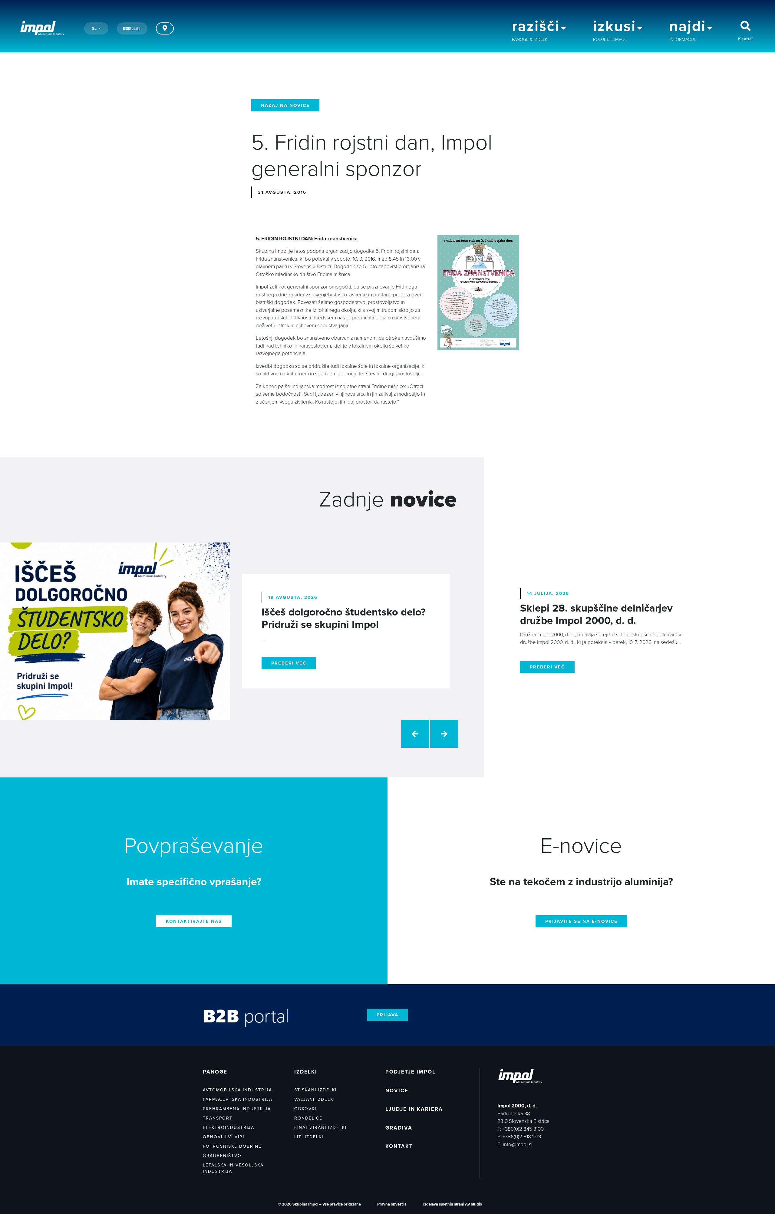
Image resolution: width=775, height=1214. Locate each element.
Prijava (387, 1015)
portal (132, 28)
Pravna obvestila (392, 1204)
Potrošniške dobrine (232, 1146)
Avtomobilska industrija (237, 1090)
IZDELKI (305, 1072)
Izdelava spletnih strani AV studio (452, 1204)
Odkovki (305, 1108)
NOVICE (396, 1090)
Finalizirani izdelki (320, 1127)
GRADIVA (398, 1128)
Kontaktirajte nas (194, 921)
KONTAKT (399, 1146)
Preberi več (288, 663)
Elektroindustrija (228, 1127)
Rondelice (308, 1118)
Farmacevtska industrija (237, 1099)
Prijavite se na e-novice (581, 921)
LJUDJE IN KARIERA (414, 1109)
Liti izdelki (308, 1137)
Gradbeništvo (222, 1155)
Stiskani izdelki (315, 1090)
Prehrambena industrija (237, 1108)
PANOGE (215, 1072)
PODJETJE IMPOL (410, 1072)
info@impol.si (518, 1144)
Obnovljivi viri (223, 1137)
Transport (217, 1118)
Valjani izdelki (314, 1099)
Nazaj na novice (285, 105)
